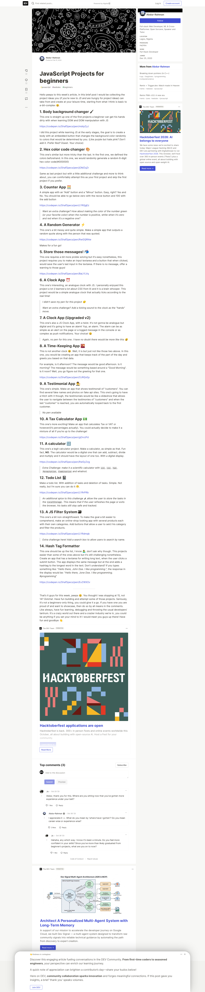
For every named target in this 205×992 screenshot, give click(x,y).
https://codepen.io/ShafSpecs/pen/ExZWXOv (65, 582)
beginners (68, 87)
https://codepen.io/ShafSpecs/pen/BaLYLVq (64, 273)
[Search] (32, 3)
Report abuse (92, 859)
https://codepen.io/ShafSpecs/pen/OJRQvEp (65, 377)
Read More (46, 750)
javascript (46, 87)
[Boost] (26, 98)
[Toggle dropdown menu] (127, 628)
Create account (173, 3)
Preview (61, 782)
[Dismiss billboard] (184, 954)
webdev (56, 87)
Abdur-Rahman (53, 58)
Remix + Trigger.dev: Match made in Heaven (159, 87)
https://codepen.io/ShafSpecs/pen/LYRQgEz (64, 205)
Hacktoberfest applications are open (71, 725)
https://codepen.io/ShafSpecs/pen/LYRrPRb (64, 492)
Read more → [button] (48, 947)
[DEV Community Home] (25, 3)
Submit (49, 782)
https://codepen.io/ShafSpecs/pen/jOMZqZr (64, 167)
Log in (158, 3)
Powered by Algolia (101, 3)
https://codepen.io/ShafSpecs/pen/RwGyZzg (65, 461)
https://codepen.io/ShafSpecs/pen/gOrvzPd (64, 437)
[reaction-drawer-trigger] (26, 72)
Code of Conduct (77, 859)
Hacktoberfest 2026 (149, 153)
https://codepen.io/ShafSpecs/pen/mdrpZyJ (64, 126)
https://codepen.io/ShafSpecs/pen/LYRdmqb (65, 533)
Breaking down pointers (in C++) (154, 76)
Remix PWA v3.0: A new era (153, 96)
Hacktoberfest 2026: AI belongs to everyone (156, 138)
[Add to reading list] (26, 90)
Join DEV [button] (36, 987)
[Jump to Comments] (26, 81)
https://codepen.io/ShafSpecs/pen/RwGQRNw (65, 239)
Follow (160, 20)
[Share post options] (26, 107)
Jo (47, 791)
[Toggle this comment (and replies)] (42, 796)
